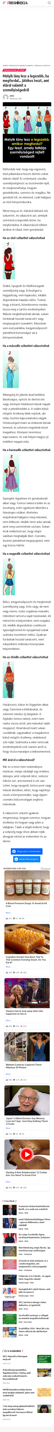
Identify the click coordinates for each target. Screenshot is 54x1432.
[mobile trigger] (5, 3)
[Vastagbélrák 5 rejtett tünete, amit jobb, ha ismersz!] (10, 1293)
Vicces (26, 1309)
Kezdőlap (5, 65)
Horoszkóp (28, 1322)
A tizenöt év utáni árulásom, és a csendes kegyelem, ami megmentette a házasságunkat (33, 1264)
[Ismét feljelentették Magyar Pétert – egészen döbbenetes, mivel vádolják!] (10, 1223)
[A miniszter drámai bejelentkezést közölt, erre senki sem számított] (10, 1210)
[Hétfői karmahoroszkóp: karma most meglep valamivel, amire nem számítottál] (44, 1392)
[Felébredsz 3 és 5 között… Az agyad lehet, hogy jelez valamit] (10, 1280)
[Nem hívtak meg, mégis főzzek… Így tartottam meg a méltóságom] (10, 1251)
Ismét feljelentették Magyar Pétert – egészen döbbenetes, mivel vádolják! (34, 1222)
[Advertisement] (27, 34)
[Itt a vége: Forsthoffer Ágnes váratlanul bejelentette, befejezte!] (10, 1238)
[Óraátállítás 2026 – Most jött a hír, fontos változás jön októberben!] (10, 1332)
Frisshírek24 (17, 3)
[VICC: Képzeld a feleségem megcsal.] (44, 1359)
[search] (49, 3)
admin (12, 96)
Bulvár (21, 1213)
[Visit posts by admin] (6, 97)
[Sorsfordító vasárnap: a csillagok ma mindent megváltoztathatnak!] (10, 1319)
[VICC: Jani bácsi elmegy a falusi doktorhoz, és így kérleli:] (10, 1306)
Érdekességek (10, 70)
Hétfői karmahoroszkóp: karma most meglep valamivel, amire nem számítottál (18, 1392)
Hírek (22, 70)
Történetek (28, 1254)
